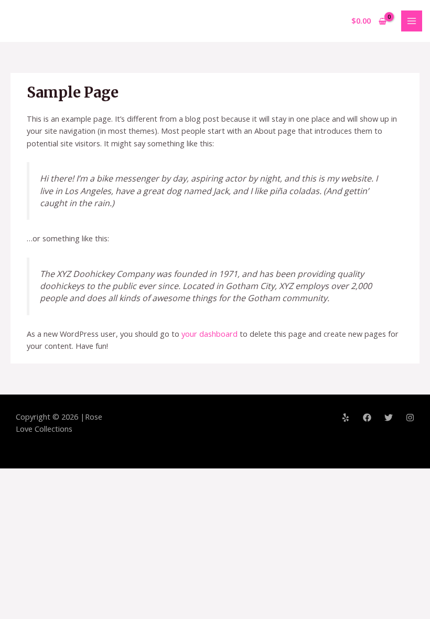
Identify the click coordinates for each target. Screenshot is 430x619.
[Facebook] (367, 417)
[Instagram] (410, 417)
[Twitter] (388, 417)
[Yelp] (345, 417)
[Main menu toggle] (411, 20)
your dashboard (209, 333)
